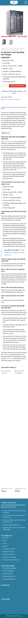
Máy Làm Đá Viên (8, 573)
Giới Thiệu (6, 538)
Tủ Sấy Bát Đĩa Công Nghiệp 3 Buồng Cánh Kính (14, 252)
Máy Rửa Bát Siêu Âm (9, 576)
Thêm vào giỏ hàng (17, 85)
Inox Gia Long (10, 358)
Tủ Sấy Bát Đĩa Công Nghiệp (9, 50)
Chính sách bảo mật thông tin (11, 559)
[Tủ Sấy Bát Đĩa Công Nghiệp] (21, 428)
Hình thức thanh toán (8, 551)
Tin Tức (5, 543)
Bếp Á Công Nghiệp (8, 571)
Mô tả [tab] (3, 108)
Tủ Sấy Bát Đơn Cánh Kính (6, 489)
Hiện (8, 133)
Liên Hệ (5, 546)
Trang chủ (4, 48)
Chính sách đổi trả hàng (9, 557)
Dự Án (4, 540)
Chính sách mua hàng (9, 549)
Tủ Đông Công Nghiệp (9, 579)
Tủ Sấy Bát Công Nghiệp (10, 568)
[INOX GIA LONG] (14, 3)
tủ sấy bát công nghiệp (10, 141)
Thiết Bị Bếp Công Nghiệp (16, 48)
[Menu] (2, 3)
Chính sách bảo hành (9, 554)
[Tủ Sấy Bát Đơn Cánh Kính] (7, 428)
